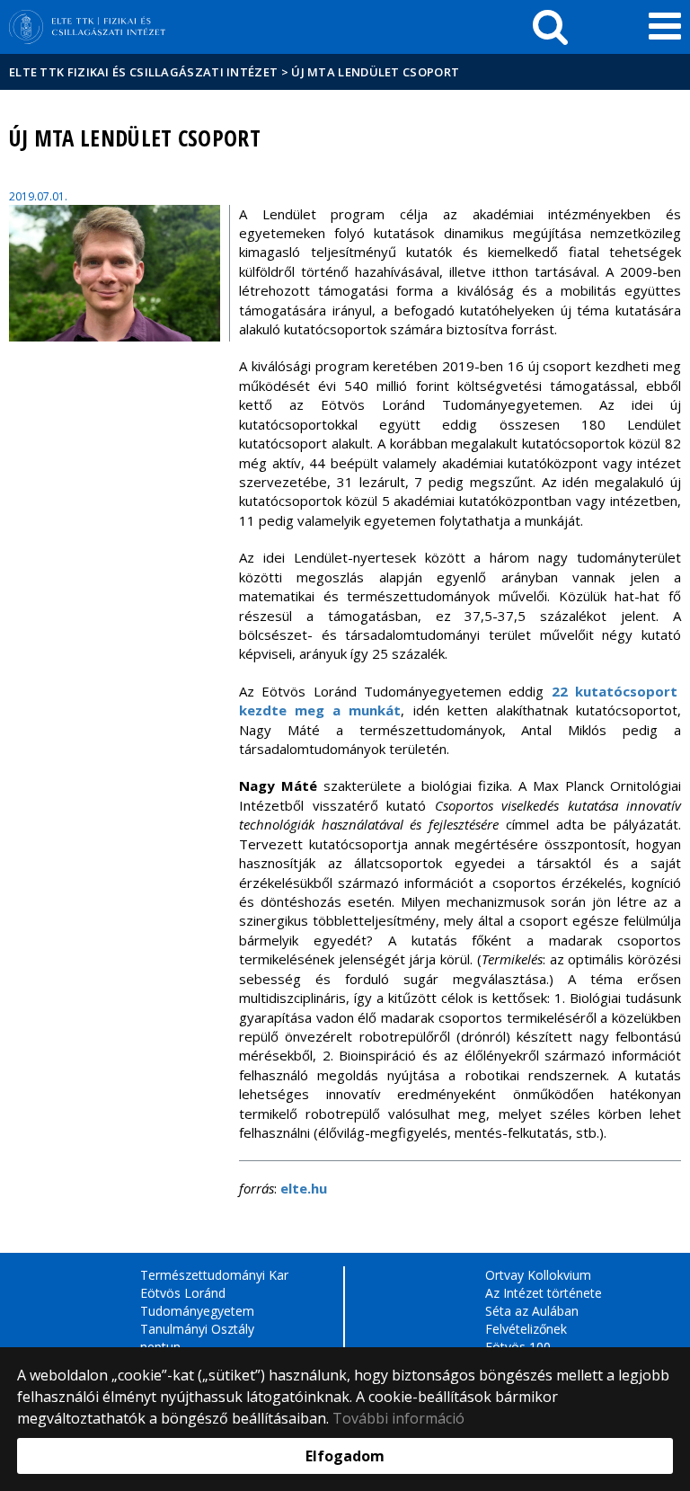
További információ (398, 1418)
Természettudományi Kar (214, 1274)
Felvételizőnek (526, 1328)
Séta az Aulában (532, 1310)
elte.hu (303, 1188)
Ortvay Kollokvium (538, 1274)
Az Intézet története (543, 1292)
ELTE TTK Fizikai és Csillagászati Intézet (143, 72)
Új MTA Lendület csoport (375, 72)
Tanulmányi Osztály (197, 1328)
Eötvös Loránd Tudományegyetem (197, 1301)
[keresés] (550, 27)
